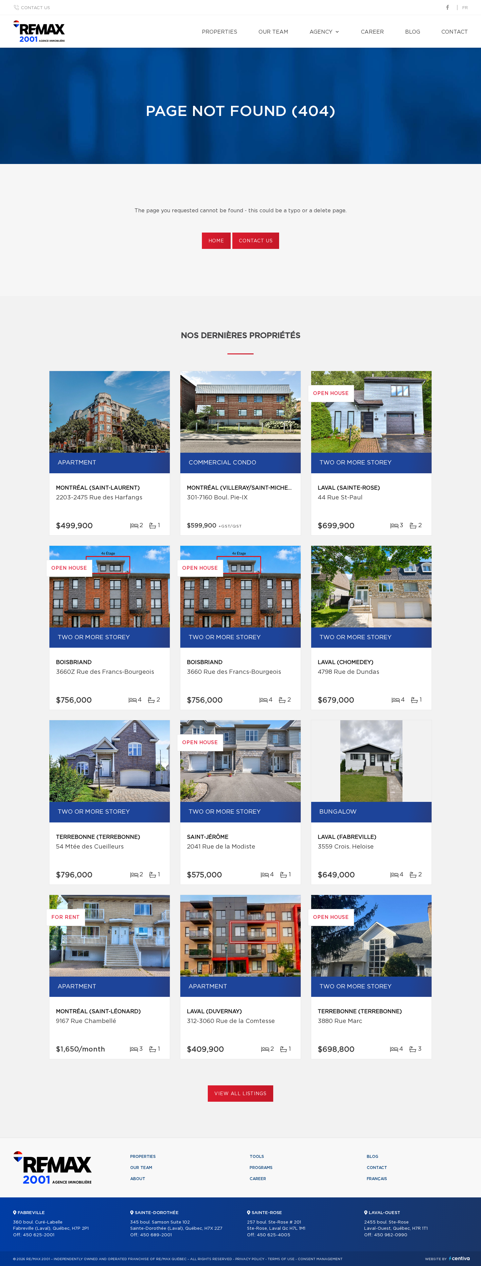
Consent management (320, 1259)
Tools (257, 1157)
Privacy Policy (249, 1259)
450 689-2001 (156, 1235)
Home (216, 241)
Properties (219, 32)
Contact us (35, 8)
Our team (273, 32)
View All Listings (240, 1094)
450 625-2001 (38, 1235)
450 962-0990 (390, 1235)
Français (377, 1179)
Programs (261, 1168)
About (137, 1179)
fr (465, 8)
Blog (412, 32)
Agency (321, 32)
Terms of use (281, 1259)
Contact (454, 32)
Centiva (459, 1258)
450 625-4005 (273, 1235)
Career (372, 32)
